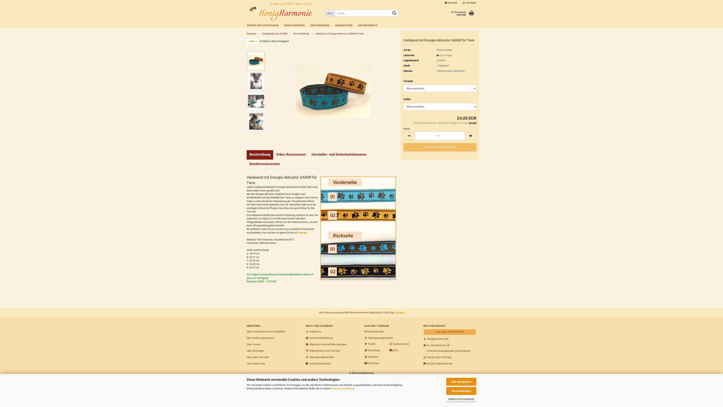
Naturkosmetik (368, 25)
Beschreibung (259, 154)
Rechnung (373, 363)
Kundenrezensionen (264, 164)
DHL (395, 350)
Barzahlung (373, 350)
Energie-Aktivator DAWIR (262, 25)
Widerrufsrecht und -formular (324, 350)
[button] (409, 136)
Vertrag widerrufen (449, 331)
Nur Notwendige (461, 390)
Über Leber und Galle (258, 357)
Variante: (408, 81)
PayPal (371, 344)
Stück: (406, 128)
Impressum (315, 331)
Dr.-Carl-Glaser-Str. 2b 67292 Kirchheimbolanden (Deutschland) (448, 348)
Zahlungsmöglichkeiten (321, 357)
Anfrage (302, 232)
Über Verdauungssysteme (260, 338)
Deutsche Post (401, 344)
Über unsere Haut (256, 363)
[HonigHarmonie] (283, 11)
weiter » (253, 41)
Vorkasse (372, 356)
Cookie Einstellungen (319, 363)
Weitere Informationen (461, 399)
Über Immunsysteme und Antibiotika (266, 331)
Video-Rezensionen (291, 154)
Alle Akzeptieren (461, 381)
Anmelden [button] (470, 3)
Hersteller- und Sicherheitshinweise (339, 154)
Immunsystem (343, 25)
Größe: (407, 99)
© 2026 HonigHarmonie (361, 373)
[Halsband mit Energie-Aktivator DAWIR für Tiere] (333, 91)
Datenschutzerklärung (343, 388)
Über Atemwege (255, 350)
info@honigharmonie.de (439, 363)
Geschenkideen (319, 25)
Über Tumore (253, 344)
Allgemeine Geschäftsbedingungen (328, 344)
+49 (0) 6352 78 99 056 (438, 357)
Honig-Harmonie (294, 25)
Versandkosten (375, 331)
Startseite (452, 3)
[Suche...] (394, 13)
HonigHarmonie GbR (437, 338)
